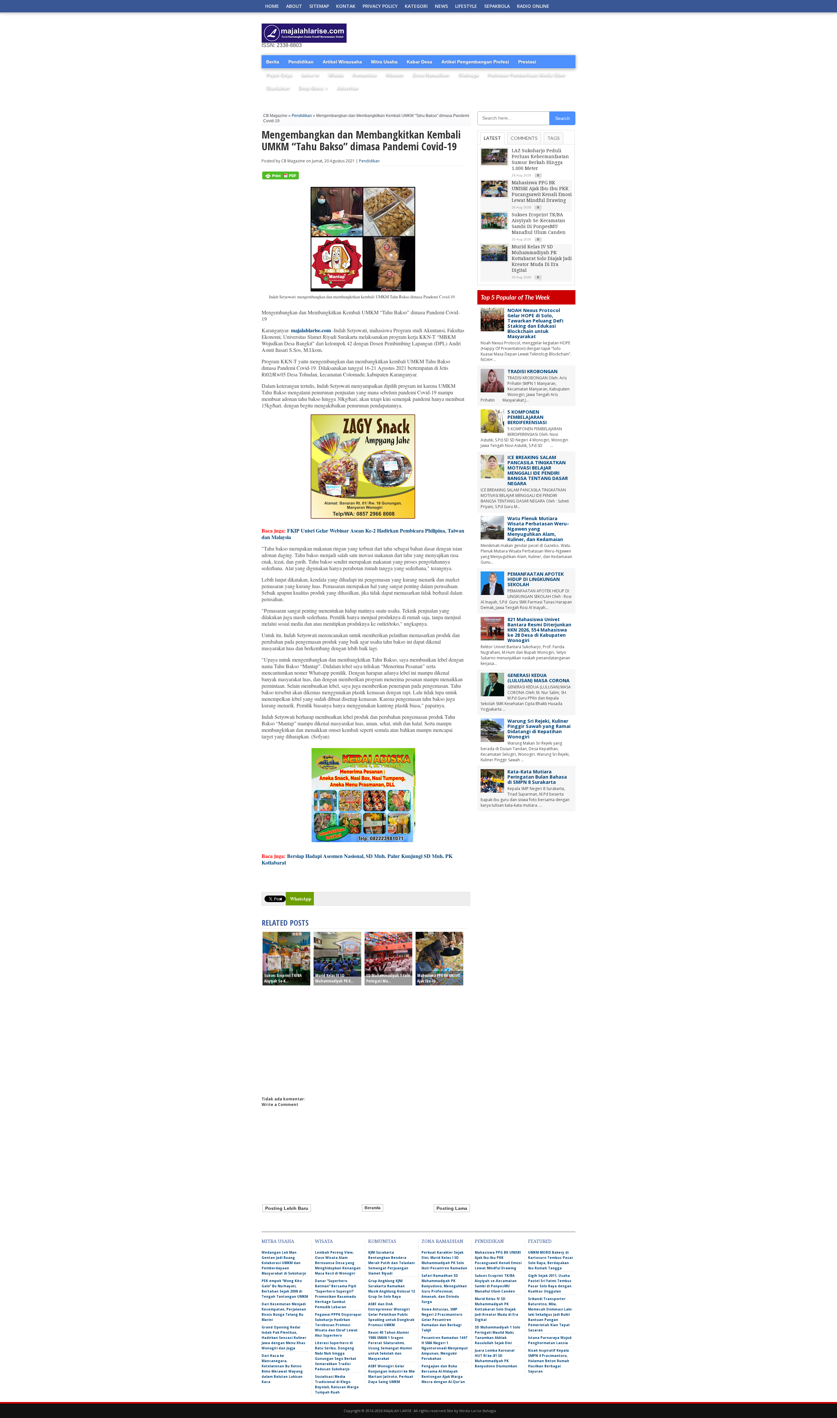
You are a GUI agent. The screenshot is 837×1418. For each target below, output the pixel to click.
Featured (540, 1241)
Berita (272, 61)
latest (492, 138)
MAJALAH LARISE (398, 1410)
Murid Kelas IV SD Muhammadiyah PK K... (334, 978)
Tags (553, 138)
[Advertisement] (498, 33)
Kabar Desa (419, 61)
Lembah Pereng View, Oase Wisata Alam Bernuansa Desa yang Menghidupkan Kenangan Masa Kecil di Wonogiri (338, 1263)
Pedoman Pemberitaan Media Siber (526, 74)
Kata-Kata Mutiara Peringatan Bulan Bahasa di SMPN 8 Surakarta (537, 776)
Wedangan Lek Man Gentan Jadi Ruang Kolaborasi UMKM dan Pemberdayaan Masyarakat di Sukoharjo (284, 1263)
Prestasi (527, 61)
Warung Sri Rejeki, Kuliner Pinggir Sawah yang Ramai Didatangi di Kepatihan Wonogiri (539, 729)
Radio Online (533, 6)
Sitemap (319, 6)
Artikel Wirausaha (342, 61)
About (294, 6)
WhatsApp (300, 898)
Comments (524, 138)
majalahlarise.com (311, 330)
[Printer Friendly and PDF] (280, 177)
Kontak (345, 6)
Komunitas (364, 74)
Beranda (373, 1208)
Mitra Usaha (384, 61)
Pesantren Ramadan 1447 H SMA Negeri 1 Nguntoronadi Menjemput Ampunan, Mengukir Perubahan (444, 1348)
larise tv (310, 74)
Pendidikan (301, 61)
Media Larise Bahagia (477, 1410)
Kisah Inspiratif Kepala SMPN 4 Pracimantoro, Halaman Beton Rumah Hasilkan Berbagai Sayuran (548, 1361)
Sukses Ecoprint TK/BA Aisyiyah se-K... (282, 978)
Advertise (347, 88)
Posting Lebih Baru (286, 1208)
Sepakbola (497, 6)
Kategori (416, 6)
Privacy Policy (380, 6)
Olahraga (468, 74)
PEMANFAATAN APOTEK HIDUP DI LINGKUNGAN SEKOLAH (535, 579)
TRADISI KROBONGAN (532, 371)
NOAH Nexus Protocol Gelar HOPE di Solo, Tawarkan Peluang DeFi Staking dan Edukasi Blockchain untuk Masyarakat (535, 323)
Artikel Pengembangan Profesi (475, 61)
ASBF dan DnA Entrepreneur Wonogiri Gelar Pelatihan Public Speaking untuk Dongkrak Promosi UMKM (391, 1314)
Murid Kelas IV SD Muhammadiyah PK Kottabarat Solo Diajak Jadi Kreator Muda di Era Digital (542, 258)
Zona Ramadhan (430, 74)
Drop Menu (313, 88)
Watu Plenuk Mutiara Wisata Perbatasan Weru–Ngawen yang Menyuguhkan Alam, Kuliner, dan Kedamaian (538, 528)
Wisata (335, 74)
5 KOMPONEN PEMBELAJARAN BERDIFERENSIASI (527, 417)
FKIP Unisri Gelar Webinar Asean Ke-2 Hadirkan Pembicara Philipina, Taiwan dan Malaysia (363, 534)
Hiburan (394, 74)
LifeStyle (466, 6)
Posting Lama (451, 1208)
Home (272, 6)
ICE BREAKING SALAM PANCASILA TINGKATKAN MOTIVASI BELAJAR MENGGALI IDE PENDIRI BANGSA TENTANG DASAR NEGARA (537, 470)
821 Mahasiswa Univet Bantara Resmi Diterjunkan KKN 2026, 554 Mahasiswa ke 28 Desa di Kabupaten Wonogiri (539, 629)
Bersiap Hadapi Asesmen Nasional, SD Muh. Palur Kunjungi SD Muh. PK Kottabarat (357, 859)
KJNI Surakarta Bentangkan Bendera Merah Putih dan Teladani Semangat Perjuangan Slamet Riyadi (391, 1263)
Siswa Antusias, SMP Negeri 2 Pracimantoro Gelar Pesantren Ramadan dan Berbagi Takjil (441, 1319)
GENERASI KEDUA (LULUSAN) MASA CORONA (538, 678)
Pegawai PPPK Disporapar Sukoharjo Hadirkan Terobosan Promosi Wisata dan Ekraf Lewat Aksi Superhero (338, 1325)
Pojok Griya (279, 74)
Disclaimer (277, 88)
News (441, 6)
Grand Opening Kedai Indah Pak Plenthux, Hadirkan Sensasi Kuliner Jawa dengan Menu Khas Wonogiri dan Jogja (284, 1337)
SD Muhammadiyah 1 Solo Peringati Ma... (388, 978)
